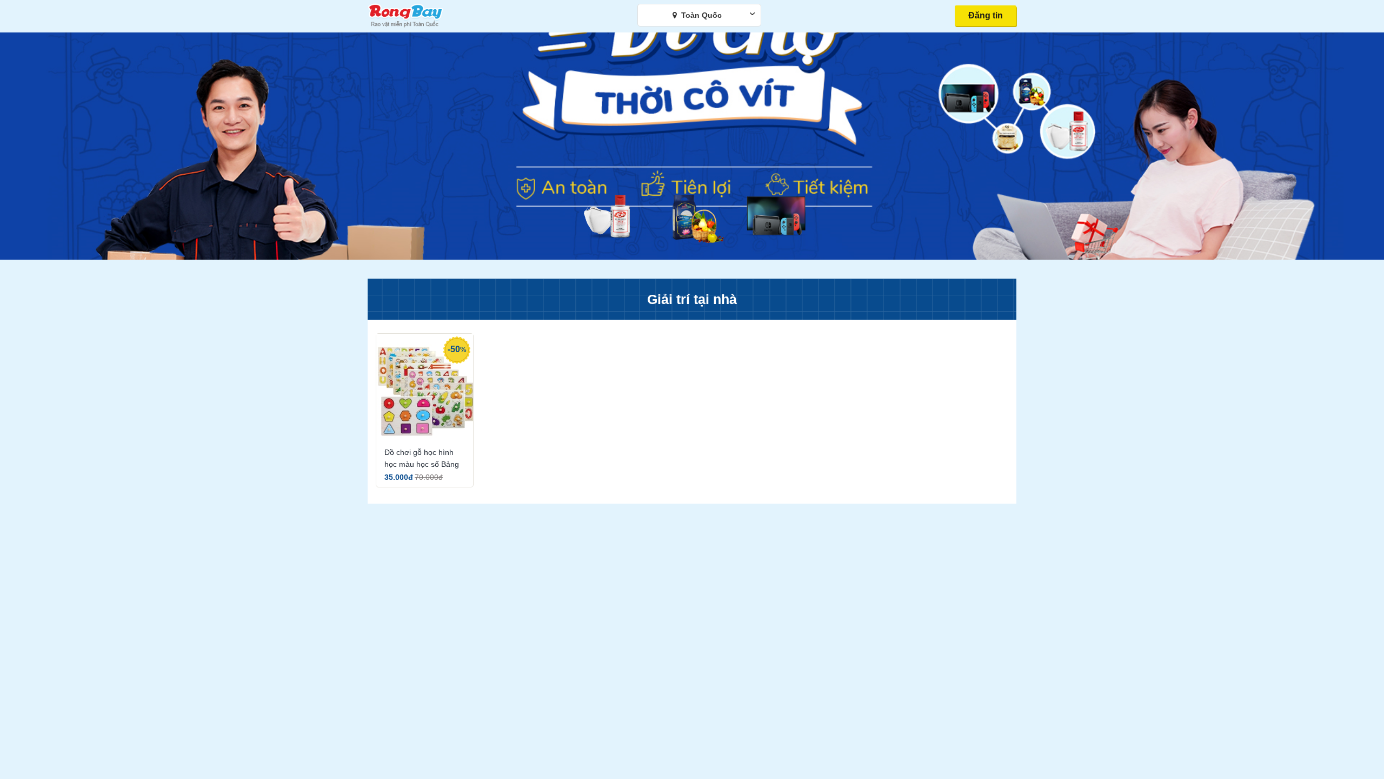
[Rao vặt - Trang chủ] (406, 27)
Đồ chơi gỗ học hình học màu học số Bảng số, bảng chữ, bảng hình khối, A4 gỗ (421, 459)
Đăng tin (985, 15)
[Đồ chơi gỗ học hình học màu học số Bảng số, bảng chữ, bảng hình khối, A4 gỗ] (424, 389)
